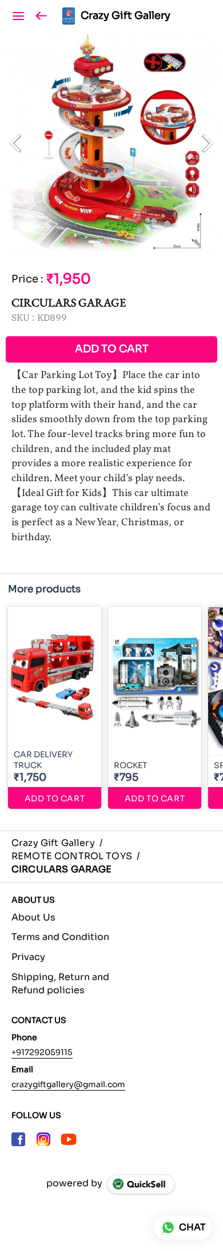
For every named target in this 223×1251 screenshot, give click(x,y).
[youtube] (68, 1139)
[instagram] (43, 1139)
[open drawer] (18, 16)
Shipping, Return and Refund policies (60, 983)
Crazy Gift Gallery (125, 16)
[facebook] (18, 1139)
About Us (33, 917)
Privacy (28, 957)
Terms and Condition (60, 937)
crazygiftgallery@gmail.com (68, 1084)
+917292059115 (42, 1052)
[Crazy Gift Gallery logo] (68, 16)
